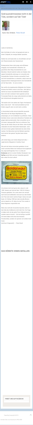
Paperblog (6, 415)
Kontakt (3, 419)
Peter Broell (20, 33)
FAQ (18, 419)
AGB (21, 419)
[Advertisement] (16, 324)
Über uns (7, 419)
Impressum (13, 419)
